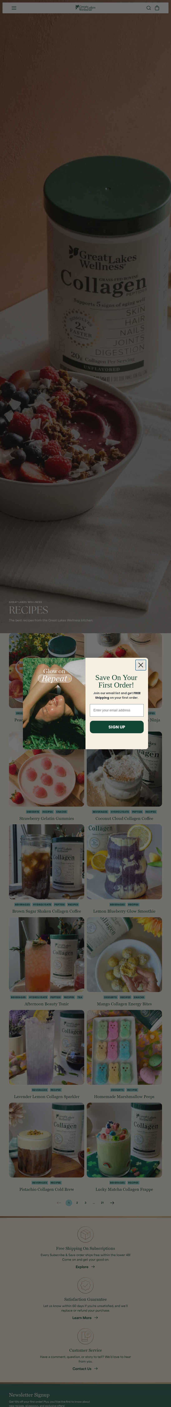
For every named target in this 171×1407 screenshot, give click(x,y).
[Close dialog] (141, 665)
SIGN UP (116, 727)
